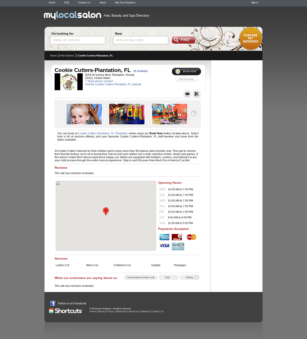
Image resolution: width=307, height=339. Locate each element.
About (103, 2)
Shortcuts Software (138, 311)
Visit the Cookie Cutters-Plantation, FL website (113, 84)
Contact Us (84, 2)
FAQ (66, 2)
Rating (189, 277)
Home (52, 2)
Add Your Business (125, 2)
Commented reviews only (141, 277)
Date (167, 277)
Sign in (254, 2)
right (194, 113)
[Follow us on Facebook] (52, 303)
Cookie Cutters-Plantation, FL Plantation (103, 133)
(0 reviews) (140, 71)
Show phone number (100, 81)
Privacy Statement (116, 311)
